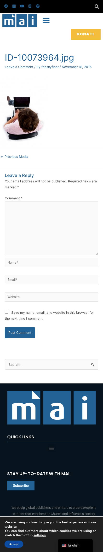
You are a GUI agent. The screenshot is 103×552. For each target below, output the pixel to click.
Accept (13, 544)
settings (40, 535)
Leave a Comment (19, 67)
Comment (14, 198)
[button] (97, 6)
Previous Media (14, 157)
